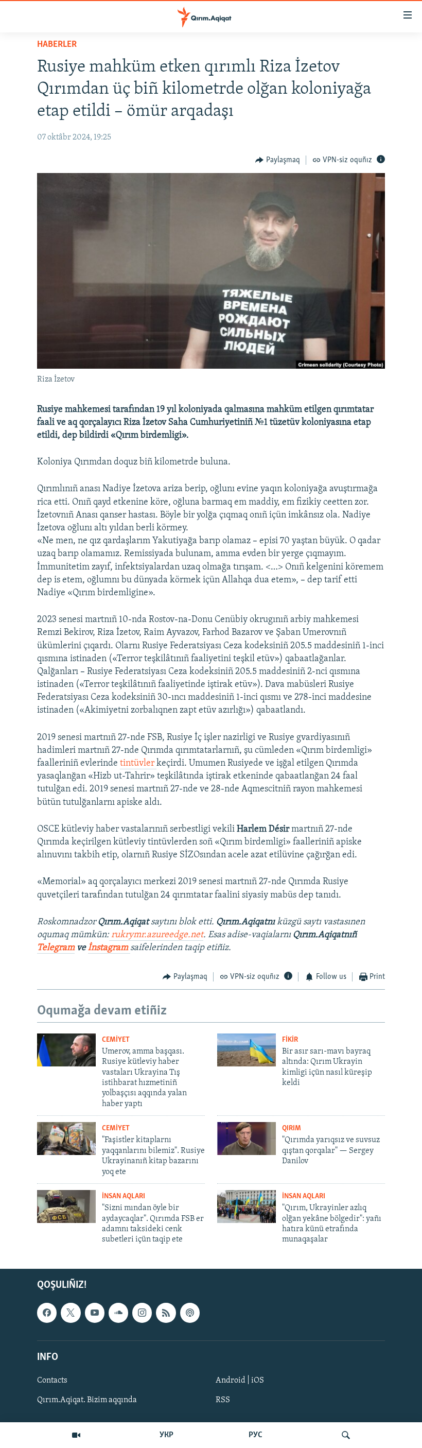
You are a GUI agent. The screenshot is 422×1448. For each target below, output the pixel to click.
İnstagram (109, 948)
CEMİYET (116, 1040)
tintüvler (138, 763)
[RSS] (165, 1312)
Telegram (56, 948)
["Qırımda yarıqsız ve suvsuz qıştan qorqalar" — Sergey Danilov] (246, 1138)
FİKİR (290, 1040)
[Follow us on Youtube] (94, 1312)
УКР (166, 1435)
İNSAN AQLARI (123, 1196)
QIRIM (291, 1128)
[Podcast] (190, 1312)
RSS (223, 1400)
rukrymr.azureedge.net (156, 935)
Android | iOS (240, 1380)
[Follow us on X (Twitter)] (70, 1312)
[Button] (277, 160)
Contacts (52, 1380)
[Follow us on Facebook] (47, 1312)
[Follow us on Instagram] (142, 1312)
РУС (255, 1435)
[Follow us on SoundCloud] (118, 1312)
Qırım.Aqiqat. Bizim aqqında (87, 1400)
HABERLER (57, 44)
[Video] (76, 1435)
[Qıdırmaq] (345, 1435)
